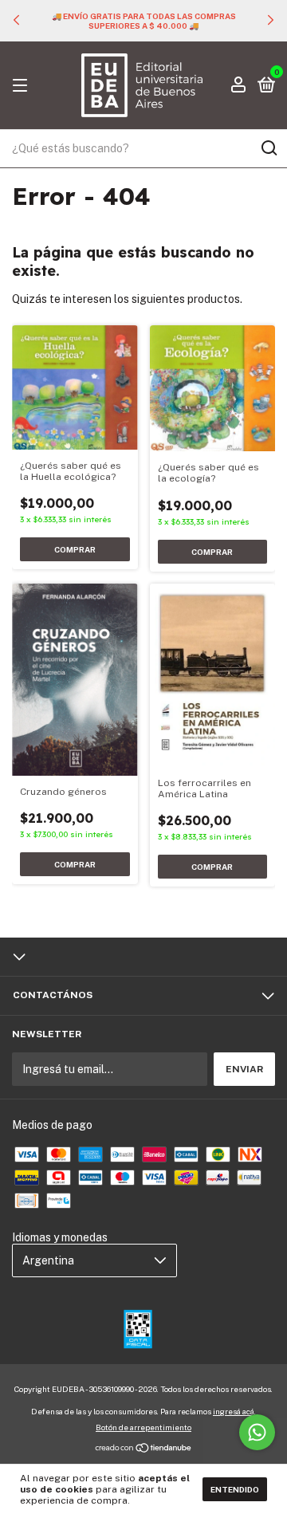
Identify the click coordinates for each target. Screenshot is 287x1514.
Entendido (234, 1489)
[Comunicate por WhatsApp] (257, 1432)
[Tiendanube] (144, 1449)
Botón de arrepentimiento (143, 1427)
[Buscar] (268, 148)
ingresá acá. (234, 1411)
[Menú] (22, 86)
